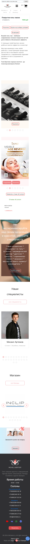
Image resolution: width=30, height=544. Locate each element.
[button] (28, 538)
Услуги (15, 10)
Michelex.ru (4, 10)
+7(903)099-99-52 (15, 510)
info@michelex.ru (15, 517)
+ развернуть (8, 210)
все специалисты (15, 302)
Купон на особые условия (19, 27)
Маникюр (15, 12)
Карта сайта (15, 538)
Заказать (15, 448)
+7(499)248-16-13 (15, 494)
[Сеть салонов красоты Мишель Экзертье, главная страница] (7, 6)
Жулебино (14, 500)
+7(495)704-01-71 (15, 505)
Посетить (6, 27)
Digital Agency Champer (18, 540)
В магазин (15, 32)
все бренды (15, 383)
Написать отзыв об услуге (15, 194)
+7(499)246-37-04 (15, 514)
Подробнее (7, 182)
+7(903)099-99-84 (15, 502)
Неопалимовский (14, 489)
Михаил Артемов (15, 342)
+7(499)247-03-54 (15, 497)
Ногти (5, 12)
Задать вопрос (15, 270)
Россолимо (14, 508)
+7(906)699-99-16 (15, 491)
